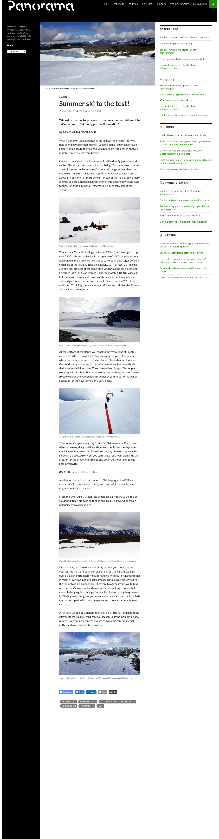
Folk (106, 4)
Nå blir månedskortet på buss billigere (180, 215)
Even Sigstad (68, 702)
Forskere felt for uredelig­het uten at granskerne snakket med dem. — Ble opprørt (185, 143)
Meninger (147, 4)
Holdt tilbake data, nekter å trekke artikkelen (183, 135)
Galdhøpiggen (88, 702)
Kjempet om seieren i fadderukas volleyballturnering (177, 67)
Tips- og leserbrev (179, 4)
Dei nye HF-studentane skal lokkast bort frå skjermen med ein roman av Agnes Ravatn (183, 260)
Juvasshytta (87, 706)
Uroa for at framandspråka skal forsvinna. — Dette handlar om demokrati (183, 152)
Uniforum (169, 235)
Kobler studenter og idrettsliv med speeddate (184, 37)
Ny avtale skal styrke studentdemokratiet (182, 58)
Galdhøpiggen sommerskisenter (118, 702)
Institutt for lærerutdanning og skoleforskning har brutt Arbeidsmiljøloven (184, 245)
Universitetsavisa (175, 182)
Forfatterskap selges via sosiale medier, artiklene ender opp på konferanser (185, 161)
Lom (101, 706)
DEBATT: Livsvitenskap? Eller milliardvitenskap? (185, 277)
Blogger (161, 4)
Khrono (168, 127)
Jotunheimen (69, 706)
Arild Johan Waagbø (90, 111)
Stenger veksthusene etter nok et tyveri (181, 252)
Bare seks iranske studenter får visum (180, 169)
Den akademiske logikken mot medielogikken (183, 221)
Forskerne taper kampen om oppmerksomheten (185, 200)
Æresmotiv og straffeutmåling (176, 43)
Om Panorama (200, 4)
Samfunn (133, 4)
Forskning (119, 4)
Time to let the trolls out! (85, 471)
